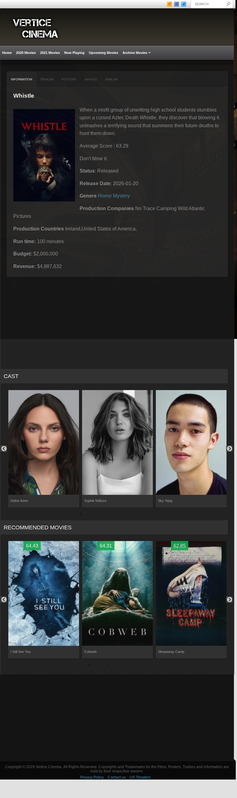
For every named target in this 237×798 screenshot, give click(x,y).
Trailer (46, 79)
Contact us (117, 777)
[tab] (21, 79)
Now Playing (74, 53)
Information (21, 79)
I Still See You (20, 651)
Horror (105, 195)
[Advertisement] (117, 717)
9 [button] (154, 515)
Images (91, 79)
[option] (44, 448)
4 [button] (108, 515)
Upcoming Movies (103, 53)
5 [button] (117, 515)
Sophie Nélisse (95, 501)
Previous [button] (4, 449)
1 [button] (80, 515)
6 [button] (126, 515)
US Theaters (140, 777)
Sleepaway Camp (171, 651)
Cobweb (90, 651)
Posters (69, 79)
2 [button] (89, 515)
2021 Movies (50, 53)
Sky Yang (165, 501)
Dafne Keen (19, 501)
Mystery (121, 195)
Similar (111, 79)
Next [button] (229, 449)
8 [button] (145, 515)
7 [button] (136, 515)
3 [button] (99, 515)
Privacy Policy (92, 777)
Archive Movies (133, 53)
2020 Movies (26, 53)
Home (7, 53)
